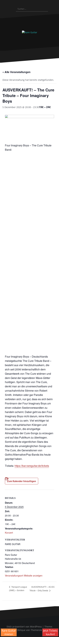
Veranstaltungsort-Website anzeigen (23, 575)
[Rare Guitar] (29, 32)
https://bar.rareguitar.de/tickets (32, 466)
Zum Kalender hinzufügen (21, 481)
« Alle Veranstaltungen (16, 72)
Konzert (9, 532)
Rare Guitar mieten (9, 632)
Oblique (21, 630)
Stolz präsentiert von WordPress (24, 626)
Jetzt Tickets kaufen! (50, 632)
